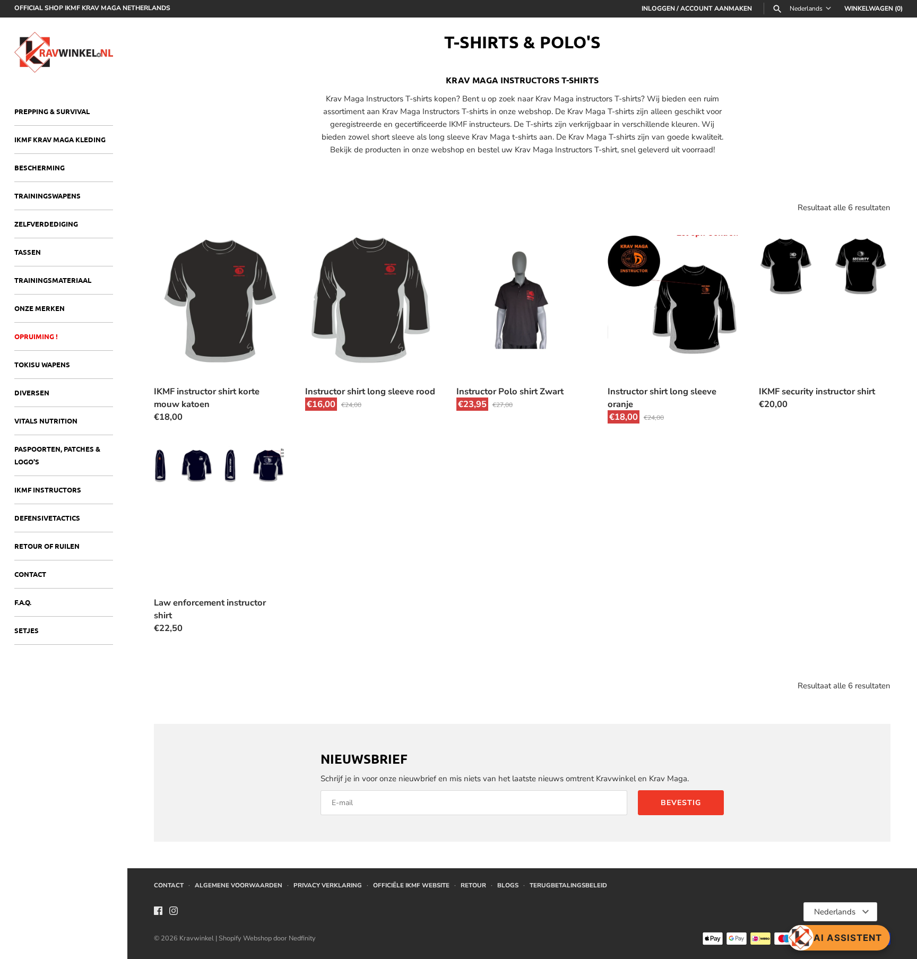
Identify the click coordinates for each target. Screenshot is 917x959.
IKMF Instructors (47, 489)
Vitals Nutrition (45, 420)
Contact (30, 573)
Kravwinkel (196, 938)
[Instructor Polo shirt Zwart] (521, 300)
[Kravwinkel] (63, 52)
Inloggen (658, 8)
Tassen (27, 251)
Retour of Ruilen (47, 545)
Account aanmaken (716, 8)
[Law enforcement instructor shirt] (219, 511)
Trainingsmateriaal (52, 279)
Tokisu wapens (42, 364)
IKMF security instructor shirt (817, 391)
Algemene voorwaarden (238, 885)
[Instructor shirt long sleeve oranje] (673, 300)
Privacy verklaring (327, 885)
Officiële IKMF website (411, 885)
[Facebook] (158, 912)
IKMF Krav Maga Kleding (60, 139)
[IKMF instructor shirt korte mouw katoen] (219, 300)
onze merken (39, 308)
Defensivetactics (47, 517)
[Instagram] (173, 912)
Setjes (26, 630)
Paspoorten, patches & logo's (57, 455)
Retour (473, 885)
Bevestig (681, 803)
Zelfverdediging (46, 223)
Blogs (507, 885)
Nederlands (806, 9)
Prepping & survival (52, 111)
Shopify (231, 938)
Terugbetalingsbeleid (568, 885)
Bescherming (39, 167)
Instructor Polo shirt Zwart (510, 391)
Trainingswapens (47, 195)
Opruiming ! (36, 336)
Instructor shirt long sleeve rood (370, 391)
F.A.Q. (22, 602)
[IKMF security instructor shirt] (824, 300)
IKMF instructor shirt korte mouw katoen (206, 397)
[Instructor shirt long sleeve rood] (370, 300)
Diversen (31, 392)
